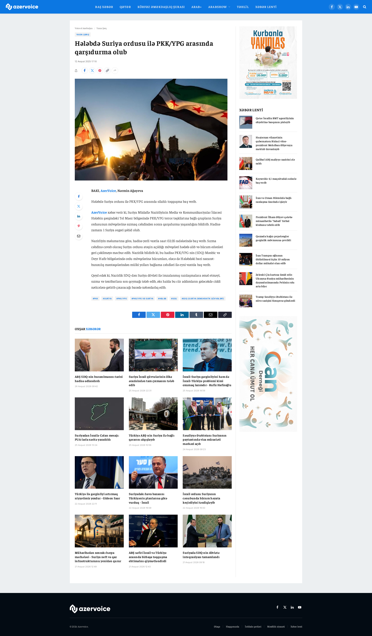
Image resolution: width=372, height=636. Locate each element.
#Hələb (162, 298)
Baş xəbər (104, 7)
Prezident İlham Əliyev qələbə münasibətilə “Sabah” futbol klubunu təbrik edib (274, 220)
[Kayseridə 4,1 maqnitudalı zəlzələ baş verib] (245, 182)
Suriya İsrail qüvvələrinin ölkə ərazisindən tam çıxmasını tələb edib (151, 381)
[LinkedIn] (79, 216)
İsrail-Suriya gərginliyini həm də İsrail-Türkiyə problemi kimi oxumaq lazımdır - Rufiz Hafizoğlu (207, 381)
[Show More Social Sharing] (115, 70)
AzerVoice (108, 190)
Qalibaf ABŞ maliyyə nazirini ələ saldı (275, 161)
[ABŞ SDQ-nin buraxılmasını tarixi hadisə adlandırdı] (99, 355)
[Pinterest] (79, 226)
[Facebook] (79, 196)
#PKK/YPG (121, 298)
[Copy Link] (107, 70)
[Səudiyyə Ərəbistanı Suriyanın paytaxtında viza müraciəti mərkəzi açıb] (207, 413)
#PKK (95, 298)
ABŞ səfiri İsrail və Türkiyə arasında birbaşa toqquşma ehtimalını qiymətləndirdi (148, 557)
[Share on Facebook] (84, 70)
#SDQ (174, 298)
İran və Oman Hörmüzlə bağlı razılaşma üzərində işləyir (274, 199)
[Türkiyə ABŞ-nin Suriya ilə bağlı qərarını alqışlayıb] (153, 413)
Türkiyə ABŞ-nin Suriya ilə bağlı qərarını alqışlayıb (151, 437)
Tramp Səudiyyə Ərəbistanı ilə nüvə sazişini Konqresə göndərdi (275, 298)
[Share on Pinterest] (99, 70)
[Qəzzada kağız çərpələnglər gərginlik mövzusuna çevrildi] (245, 240)
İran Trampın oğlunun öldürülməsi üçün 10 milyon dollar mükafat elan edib (273, 259)
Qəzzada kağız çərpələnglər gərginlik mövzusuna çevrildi (273, 238)
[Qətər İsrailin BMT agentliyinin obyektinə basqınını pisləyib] (245, 122)
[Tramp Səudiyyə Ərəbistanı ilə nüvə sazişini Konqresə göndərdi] (245, 300)
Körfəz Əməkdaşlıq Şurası (161, 7)
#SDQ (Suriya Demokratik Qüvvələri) (203, 298)
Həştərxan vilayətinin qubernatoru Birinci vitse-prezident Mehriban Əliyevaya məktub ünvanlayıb (274, 143)
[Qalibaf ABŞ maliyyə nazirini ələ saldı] (245, 163)
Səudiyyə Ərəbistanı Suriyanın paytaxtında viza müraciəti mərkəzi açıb (204, 439)
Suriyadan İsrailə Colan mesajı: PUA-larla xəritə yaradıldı (97, 437)
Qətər (125, 7)
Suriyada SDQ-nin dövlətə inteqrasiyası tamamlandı (201, 555)
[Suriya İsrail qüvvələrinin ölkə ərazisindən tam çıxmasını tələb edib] (153, 355)
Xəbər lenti (266, 7)
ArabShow (217, 7)
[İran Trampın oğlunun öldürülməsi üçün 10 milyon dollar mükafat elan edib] (245, 259)
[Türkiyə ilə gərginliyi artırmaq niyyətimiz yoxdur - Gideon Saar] (99, 472)
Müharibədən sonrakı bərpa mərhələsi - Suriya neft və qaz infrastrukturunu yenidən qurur (98, 557)
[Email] (79, 236)
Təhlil (243, 7)
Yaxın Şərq (101, 28)
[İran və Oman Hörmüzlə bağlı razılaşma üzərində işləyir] (245, 201)
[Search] (364, 7)
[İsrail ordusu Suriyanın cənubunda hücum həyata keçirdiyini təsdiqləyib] (207, 472)
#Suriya (107, 298)
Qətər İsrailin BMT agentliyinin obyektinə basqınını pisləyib (275, 120)
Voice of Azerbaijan (84, 28)
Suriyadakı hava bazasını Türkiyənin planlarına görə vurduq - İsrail (148, 498)
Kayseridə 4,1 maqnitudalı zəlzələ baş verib (276, 180)
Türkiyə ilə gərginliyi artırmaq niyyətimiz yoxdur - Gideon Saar (97, 496)
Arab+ (196, 7)
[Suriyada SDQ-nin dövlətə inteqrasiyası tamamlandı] (207, 531)
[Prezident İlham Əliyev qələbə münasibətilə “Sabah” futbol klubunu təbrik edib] (245, 221)
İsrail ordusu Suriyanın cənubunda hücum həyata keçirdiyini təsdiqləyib (201, 498)
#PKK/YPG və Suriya (142, 298)
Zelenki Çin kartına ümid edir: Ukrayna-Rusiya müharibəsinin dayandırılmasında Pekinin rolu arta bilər (275, 280)
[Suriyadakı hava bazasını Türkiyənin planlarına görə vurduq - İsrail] (153, 472)
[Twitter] (79, 206)
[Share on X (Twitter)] (92, 70)
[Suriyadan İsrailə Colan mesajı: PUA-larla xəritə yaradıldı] (99, 413)
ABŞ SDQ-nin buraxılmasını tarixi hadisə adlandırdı (99, 379)
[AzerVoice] (22, 7)
